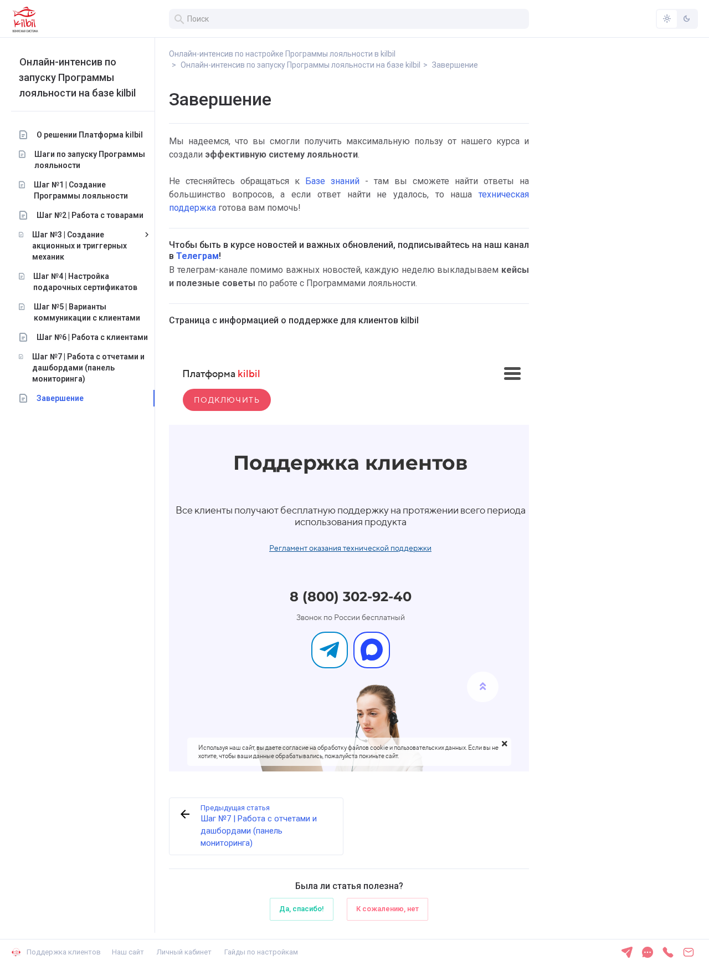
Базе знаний (332, 181)
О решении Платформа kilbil (90, 134)
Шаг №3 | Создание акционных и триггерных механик (79, 245)
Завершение (60, 398)
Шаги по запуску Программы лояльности (89, 160)
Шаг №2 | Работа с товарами (90, 215)
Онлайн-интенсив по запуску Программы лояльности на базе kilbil (77, 77)
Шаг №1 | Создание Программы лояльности (81, 190)
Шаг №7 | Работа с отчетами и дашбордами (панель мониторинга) (88, 367)
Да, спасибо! (301, 909)
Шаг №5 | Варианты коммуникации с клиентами (87, 312)
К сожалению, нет (387, 909)
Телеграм (197, 256)
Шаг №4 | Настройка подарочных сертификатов (85, 282)
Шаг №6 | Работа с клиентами (92, 337)
